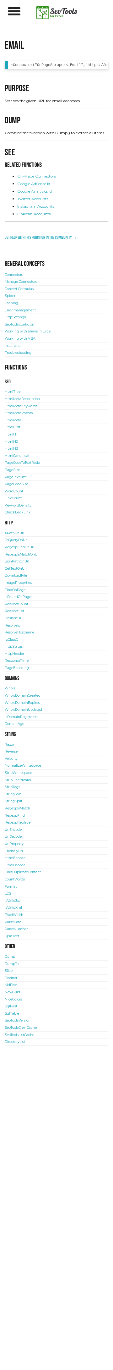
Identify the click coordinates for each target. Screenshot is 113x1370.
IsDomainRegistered (21, 717)
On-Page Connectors (36, 176)
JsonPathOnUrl (17, 561)
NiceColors (13, 999)
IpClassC (11, 640)
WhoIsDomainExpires (22, 703)
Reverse (11, 751)
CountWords (15, 879)
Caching (11, 303)
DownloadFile (16, 575)
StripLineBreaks (18, 780)
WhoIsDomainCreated (22, 695)
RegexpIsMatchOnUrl (22, 554)
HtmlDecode (15, 865)
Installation (14, 346)
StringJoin (13, 794)
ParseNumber (16, 929)
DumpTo (12, 964)
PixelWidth (14, 915)
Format (11, 887)
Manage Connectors (21, 282)
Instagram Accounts (35, 206)
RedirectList (14, 611)
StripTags (12, 787)
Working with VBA (20, 339)
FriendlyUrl (14, 851)
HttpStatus (14, 646)
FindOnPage (15, 590)
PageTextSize (16, 477)
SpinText (12, 936)
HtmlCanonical (17, 456)
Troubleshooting (18, 353)
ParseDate (13, 922)
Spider (10, 296)
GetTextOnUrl (16, 569)
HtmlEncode (15, 858)
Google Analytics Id (34, 191)
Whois (10, 688)
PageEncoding (17, 668)
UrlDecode (13, 837)
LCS (8, 893)
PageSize (12, 470)
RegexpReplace (17, 822)
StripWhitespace (18, 773)
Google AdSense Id (33, 183)
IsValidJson (14, 901)
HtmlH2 (11, 442)
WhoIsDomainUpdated (23, 710)
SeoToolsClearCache (21, 1028)
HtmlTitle (12, 392)
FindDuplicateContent (23, 872)
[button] (14, 11)
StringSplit (13, 801)
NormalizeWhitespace (23, 766)
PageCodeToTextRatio (22, 463)
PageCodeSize (16, 484)
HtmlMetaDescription (22, 399)
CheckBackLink (18, 512)
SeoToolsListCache (19, 1035)
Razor (9, 745)
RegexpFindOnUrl (19, 547)
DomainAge (14, 724)
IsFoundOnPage (18, 597)
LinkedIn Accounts (34, 213)
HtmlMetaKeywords (21, 406)
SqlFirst (11, 1006)
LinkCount (13, 498)
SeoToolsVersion (17, 1020)
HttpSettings (15, 317)
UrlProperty (14, 844)
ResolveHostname (19, 632)
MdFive (11, 985)
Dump (10, 957)
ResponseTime (17, 661)
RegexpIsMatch (17, 808)
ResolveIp (12, 625)
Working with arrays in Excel (28, 331)
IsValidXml (13, 908)
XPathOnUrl (14, 533)
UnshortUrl (13, 618)
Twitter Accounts (32, 198)
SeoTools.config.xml (20, 324)
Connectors (14, 275)
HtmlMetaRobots (19, 413)
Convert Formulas (19, 289)
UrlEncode (13, 830)
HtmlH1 (11, 434)
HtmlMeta (13, 420)
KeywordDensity (18, 505)
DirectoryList (15, 1042)
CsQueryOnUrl (16, 540)
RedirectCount (16, 604)
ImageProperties (18, 583)
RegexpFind (15, 816)
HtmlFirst (12, 427)
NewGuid (12, 992)
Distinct (11, 978)
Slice (9, 971)
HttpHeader (14, 654)
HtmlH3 (11, 449)
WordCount (14, 491)
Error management (20, 310)
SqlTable (12, 1013)
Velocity (11, 759)
